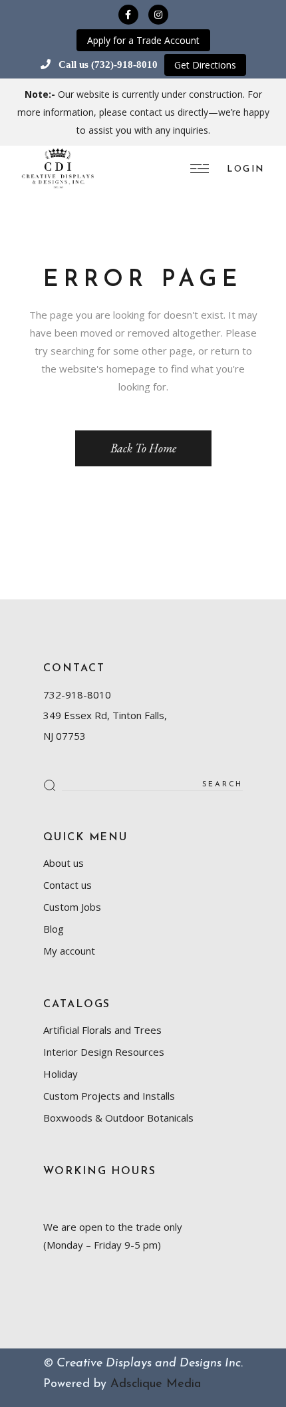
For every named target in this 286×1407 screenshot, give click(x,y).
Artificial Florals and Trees (102, 1029)
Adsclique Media (155, 1384)
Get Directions (205, 65)
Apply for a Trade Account (143, 40)
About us (63, 862)
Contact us (67, 884)
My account (69, 950)
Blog (53, 928)
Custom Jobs (72, 906)
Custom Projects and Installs (109, 1095)
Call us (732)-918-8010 (108, 64)
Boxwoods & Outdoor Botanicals (118, 1117)
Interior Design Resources (103, 1051)
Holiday (60, 1073)
